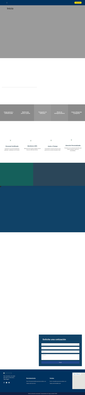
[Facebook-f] (4, 382)
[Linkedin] (9, 382)
